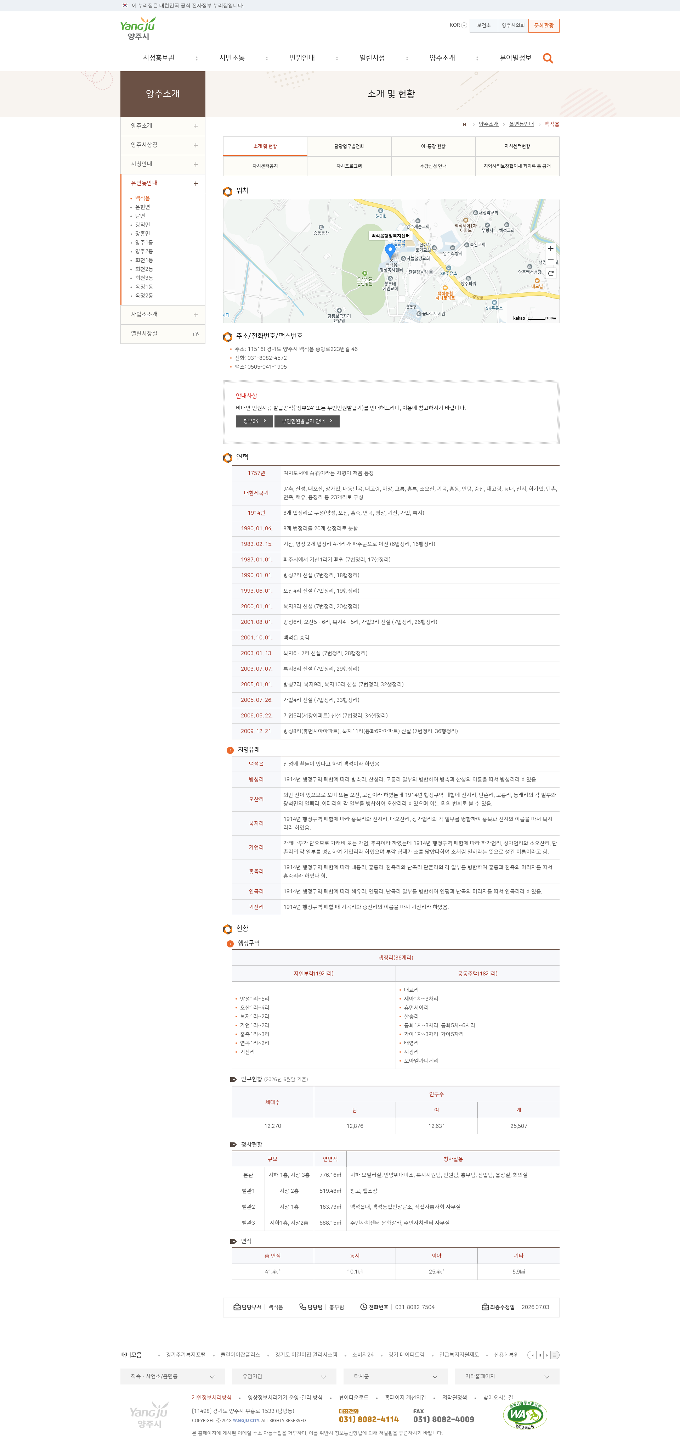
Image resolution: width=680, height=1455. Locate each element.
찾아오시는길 (498, 1398)
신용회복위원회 (511, 1355)
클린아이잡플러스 (240, 1355)
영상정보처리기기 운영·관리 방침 (285, 1398)
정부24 (250, 421)
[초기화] (551, 273)
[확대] (551, 248)
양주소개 (489, 124)
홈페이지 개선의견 (405, 1398)
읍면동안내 (521, 124)
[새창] (527, 1414)
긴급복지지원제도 (459, 1355)
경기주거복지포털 (186, 1355)
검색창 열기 (548, 58)
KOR (455, 25)
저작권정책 (454, 1398)
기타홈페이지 (480, 1376)
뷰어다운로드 (354, 1398)
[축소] (551, 260)
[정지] (540, 1355)
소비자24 (363, 1355)
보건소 (484, 25)
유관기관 (252, 1376)
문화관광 (544, 26)
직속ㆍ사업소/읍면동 (154, 1376)
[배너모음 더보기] (555, 1355)
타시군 (361, 1376)
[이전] (532, 1355)
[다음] (547, 1355)
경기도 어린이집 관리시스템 (306, 1355)
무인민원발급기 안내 (303, 421)
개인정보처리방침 (212, 1398)
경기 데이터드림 (407, 1355)
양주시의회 (513, 25)
